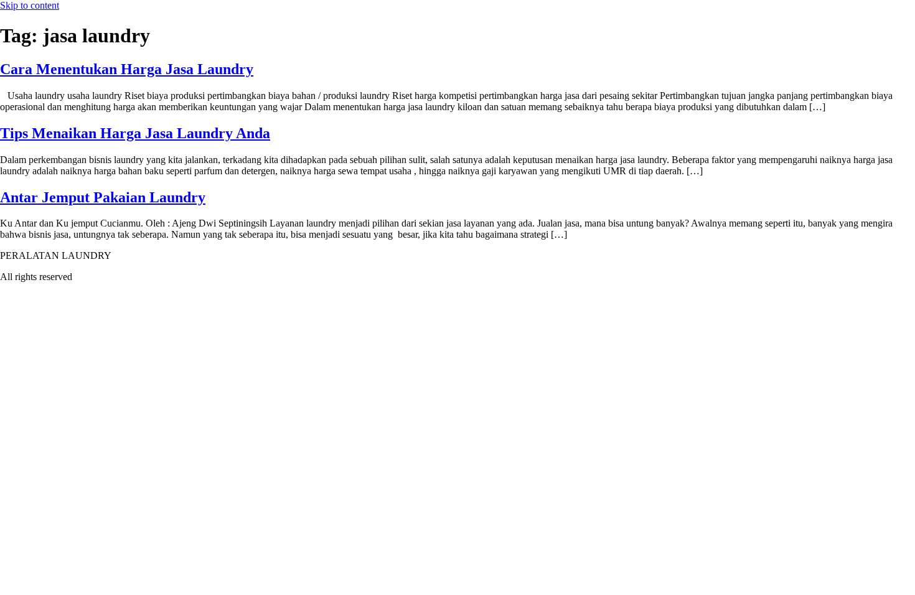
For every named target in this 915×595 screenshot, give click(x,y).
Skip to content (29, 5)
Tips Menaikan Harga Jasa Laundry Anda (135, 133)
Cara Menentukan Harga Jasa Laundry (126, 69)
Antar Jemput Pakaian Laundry (102, 197)
